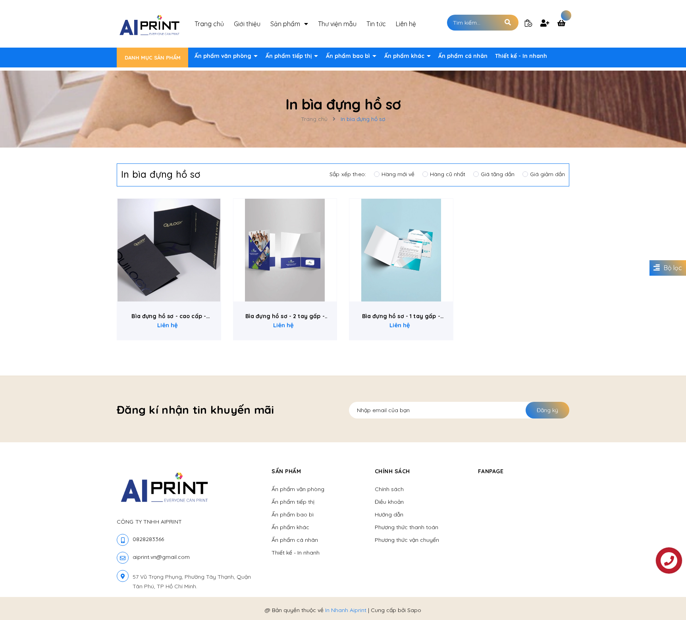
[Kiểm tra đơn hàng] (528, 22)
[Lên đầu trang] (571, 600)
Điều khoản (389, 501)
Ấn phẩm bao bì (349, 56)
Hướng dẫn (389, 514)
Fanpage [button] (491, 471)
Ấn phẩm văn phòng (224, 56)
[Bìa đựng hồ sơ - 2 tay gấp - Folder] (285, 250)
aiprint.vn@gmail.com (161, 556)
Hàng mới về (398, 174)
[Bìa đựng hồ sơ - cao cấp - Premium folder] (169, 250)
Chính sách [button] (392, 471)
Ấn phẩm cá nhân (463, 56)
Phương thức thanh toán (406, 527)
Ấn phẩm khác (405, 56)
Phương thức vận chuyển (407, 539)
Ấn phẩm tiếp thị (289, 56)
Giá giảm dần (547, 174)
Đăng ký (547, 410)
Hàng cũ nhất (447, 174)
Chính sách (389, 489)
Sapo (414, 610)
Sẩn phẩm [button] (286, 471)
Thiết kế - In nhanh (521, 56)
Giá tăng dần (497, 174)
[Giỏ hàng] (563, 24)
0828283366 (148, 539)
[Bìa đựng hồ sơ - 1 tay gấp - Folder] (401, 250)
